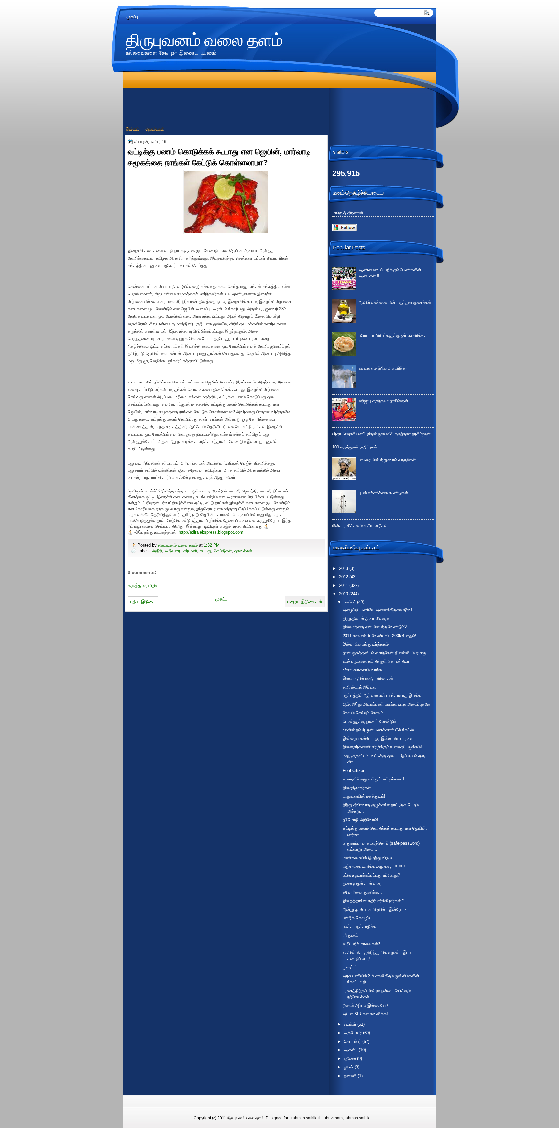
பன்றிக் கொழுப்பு (357, 917)
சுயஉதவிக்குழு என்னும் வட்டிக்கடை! (373, 779)
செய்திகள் (223, 550)
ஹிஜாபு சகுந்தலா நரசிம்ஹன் (383, 400)
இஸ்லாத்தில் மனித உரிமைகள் (368, 678)
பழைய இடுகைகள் (304, 601)
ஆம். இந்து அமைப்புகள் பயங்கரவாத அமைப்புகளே (386, 704)
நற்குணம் (350, 935)
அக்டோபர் (353, 1032)
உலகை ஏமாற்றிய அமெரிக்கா (383, 368)
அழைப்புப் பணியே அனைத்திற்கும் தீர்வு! (377, 609)
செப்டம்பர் (353, 1041)
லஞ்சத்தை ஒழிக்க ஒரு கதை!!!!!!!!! (374, 866)
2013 (344, 568)
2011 (344, 585)
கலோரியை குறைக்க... (362, 892)
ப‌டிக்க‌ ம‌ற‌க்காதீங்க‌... (361, 926)
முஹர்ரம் (350, 967)
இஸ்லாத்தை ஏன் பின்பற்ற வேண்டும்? (375, 627)
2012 (344, 576)
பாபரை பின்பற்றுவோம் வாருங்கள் (387, 460)
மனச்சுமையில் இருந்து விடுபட (368, 858)
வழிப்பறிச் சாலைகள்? (361, 943)
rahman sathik (303, 1118)
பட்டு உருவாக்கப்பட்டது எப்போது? (371, 875)
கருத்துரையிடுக (143, 585)
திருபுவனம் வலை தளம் (204, 39)
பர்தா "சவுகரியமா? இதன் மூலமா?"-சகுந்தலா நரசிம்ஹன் (381, 433)
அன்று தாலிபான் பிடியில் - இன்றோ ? (374, 909)
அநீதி (157, 550)
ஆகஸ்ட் (351, 1049)
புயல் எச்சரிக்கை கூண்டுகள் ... (386, 493)
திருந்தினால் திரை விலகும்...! (368, 618)
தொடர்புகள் (155, 129)
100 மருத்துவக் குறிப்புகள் (354, 447)
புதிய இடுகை (143, 601)
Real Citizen (354, 770)
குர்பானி (190, 550)
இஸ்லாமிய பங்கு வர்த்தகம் (366, 644)
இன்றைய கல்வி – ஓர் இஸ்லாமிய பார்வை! (379, 738)
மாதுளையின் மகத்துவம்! (364, 796)
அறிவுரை (172, 550)
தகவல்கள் (243, 550)
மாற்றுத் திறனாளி (348, 212)
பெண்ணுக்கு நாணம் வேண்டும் (369, 721)
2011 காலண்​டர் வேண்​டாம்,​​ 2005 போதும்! (379, 635)
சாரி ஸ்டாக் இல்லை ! (361, 687)
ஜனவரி (351, 1075)
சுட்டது (205, 550)
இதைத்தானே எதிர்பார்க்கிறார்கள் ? (373, 900)
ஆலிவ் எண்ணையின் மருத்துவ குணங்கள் (395, 302)
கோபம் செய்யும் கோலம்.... (366, 712)
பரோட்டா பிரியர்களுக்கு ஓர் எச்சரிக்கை (393, 335)
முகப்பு (132, 16)
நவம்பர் (350, 1024)
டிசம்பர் (350, 602)
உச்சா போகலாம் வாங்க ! (364, 670)
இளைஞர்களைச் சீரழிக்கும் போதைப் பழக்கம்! (382, 747)
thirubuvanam (330, 1118)
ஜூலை (350, 1058)
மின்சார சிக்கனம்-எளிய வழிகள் (360, 525)
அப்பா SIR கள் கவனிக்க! (365, 1014)
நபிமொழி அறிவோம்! (360, 819)
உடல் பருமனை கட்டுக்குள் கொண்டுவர (376, 661)
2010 (344, 594)
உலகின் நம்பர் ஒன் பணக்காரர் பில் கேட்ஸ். (379, 729)
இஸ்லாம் (132, 129)
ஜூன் (349, 1067)
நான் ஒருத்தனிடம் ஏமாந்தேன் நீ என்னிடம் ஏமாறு (385, 652)
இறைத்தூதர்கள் (357, 787)
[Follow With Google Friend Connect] (344, 229)
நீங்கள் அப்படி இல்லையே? (365, 1005)
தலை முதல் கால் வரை (362, 883)
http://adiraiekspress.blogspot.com (209, 532)
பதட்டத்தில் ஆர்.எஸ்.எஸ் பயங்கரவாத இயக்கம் (383, 695)
